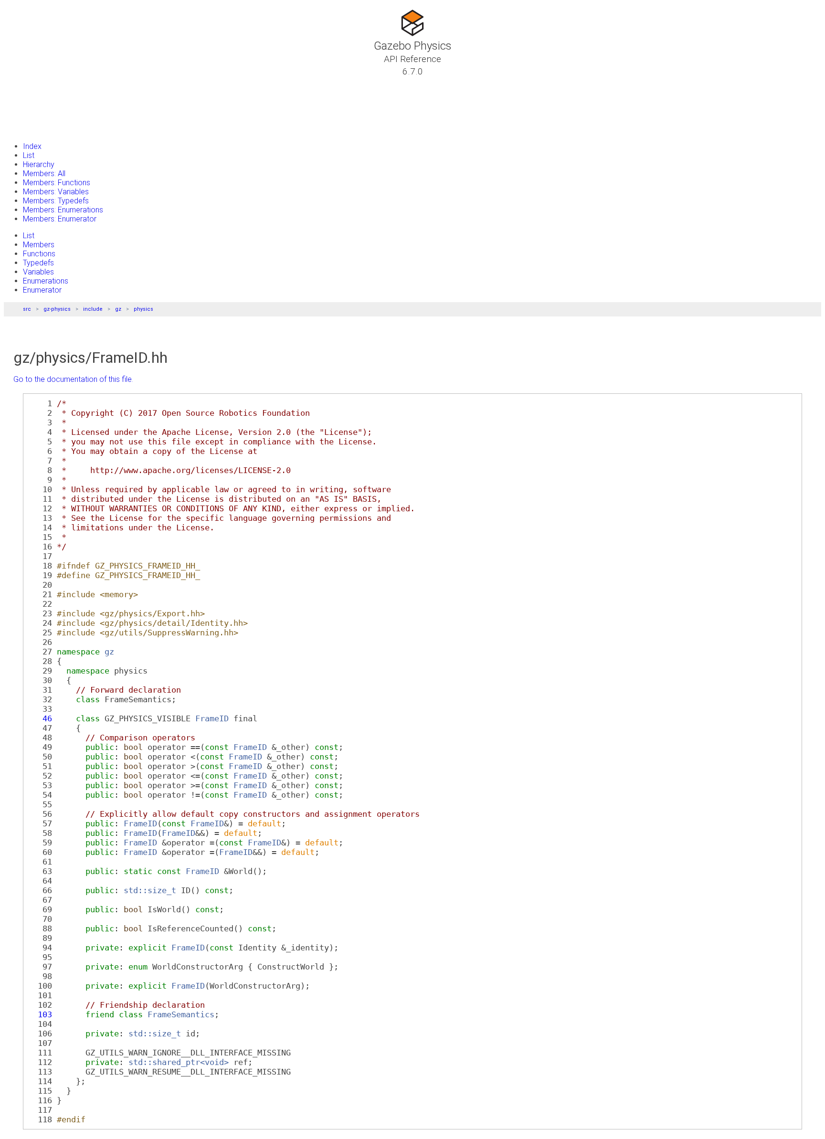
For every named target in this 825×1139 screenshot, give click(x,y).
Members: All (44, 173)
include (93, 309)
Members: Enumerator (59, 218)
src (27, 309)
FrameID (212, 718)
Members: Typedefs (56, 200)
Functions (39, 253)
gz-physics (57, 309)
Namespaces (40, 105)
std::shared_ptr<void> (178, 1062)
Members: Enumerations (63, 209)
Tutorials (33, 82)
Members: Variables (56, 191)
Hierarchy (38, 164)
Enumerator (42, 290)
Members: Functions (56, 182)
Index (32, 146)
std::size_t (150, 890)
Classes (31, 94)
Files (25, 117)
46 (40, 718)
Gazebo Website (45, 128)
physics (143, 309)
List (28, 155)
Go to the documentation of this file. (73, 379)
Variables (38, 271)
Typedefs (38, 262)
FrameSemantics (181, 1014)
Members (38, 244)
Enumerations (45, 280)
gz (118, 309)
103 (40, 1014)
